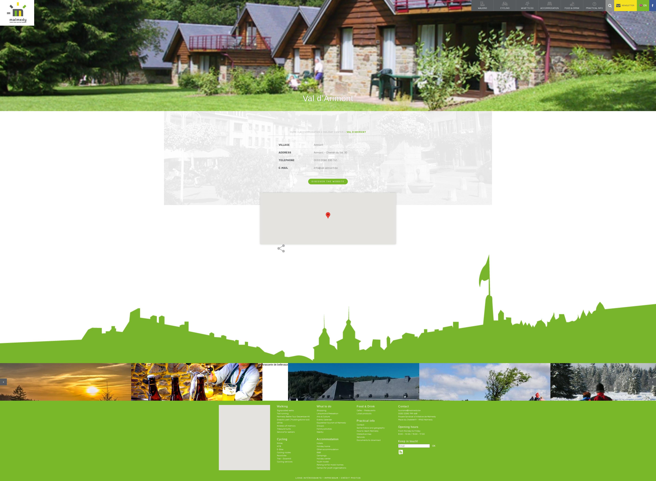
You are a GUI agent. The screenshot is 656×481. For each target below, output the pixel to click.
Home (293, 132)
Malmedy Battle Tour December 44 (293, 416)
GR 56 (280, 423)
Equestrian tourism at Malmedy (331, 423)
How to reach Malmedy (367, 431)
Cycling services (284, 461)
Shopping (321, 410)
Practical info (594, 8)
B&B (319, 452)
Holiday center (333, 132)
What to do (527, 8)
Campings (321, 455)
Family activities (324, 429)
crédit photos (351, 478)
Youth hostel (323, 461)
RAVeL (280, 443)
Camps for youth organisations (331, 468)
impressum (331, 478)
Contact (360, 425)
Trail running (283, 413)
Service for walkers (286, 432)
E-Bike (280, 449)
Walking (482, 8)
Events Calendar (324, 419)
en (645, 5)
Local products (364, 413)
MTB (279, 446)
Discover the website (328, 181)
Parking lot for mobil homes (330, 465)
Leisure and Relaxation (327, 413)
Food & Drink (572, 8)
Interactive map (364, 434)
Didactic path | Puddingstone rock (293, 419)
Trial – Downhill (284, 458)
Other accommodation (328, 449)
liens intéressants (309, 478)
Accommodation (549, 8)
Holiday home (323, 446)
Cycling (505, 8)
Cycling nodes (284, 452)
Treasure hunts (284, 429)
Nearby (320, 432)
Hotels (320, 443)
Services (361, 437)
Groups (320, 426)
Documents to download (369, 440)
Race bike (281, 455)
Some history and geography (371, 428)
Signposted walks (285, 410)
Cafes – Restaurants (366, 410)
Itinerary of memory (286, 426)
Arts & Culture (323, 416)
